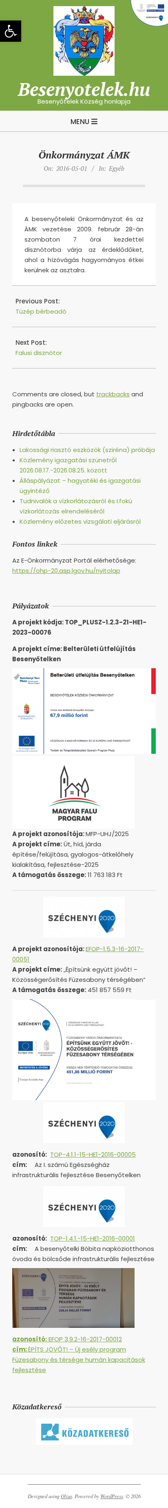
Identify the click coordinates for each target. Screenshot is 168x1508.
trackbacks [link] (113, 394)
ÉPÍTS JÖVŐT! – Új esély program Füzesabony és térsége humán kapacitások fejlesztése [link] (78, 1359)
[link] (10, 31)
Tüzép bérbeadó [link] (40, 311)
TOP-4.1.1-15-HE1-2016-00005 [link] (93, 1154)
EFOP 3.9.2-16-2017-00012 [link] (67, 1339)
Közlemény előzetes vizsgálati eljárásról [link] (80, 521)
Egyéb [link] (116, 168)
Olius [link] (66, 1496)
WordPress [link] (111, 1496)
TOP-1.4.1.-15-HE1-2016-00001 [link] (92, 1238)
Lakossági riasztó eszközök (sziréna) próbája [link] (87, 449)
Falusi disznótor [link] (38, 352)
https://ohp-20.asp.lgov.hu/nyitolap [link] (66, 570)
